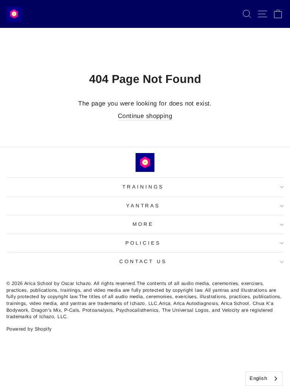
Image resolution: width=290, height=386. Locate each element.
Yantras (143, 205)
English (258, 378)
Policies (143, 243)
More (143, 224)
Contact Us (143, 261)
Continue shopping (145, 115)
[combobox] (263, 378)
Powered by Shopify (28, 329)
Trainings (143, 187)
